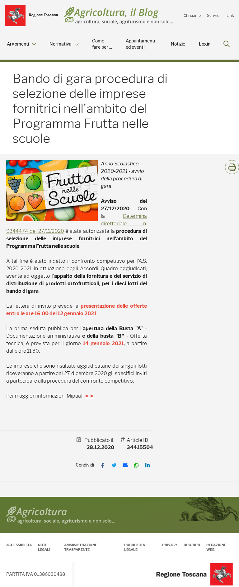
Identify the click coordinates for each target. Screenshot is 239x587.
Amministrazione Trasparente (80, 547)
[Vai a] (31, 15)
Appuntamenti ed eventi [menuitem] (140, 44)
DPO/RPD (192, 545)
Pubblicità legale (134, 547)
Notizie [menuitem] (178, 44)
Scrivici (213, 15)
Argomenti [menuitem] (18, 44)
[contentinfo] (119, 542)
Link (230, 15)
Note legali (44, 547)
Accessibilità (19, 545)
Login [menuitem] (204, 44)
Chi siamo (192, 15)
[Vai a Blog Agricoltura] (118, 16)
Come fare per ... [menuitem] (102, 44)
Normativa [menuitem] (60, 44)
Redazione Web (216, 547)
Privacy (169, 545)
